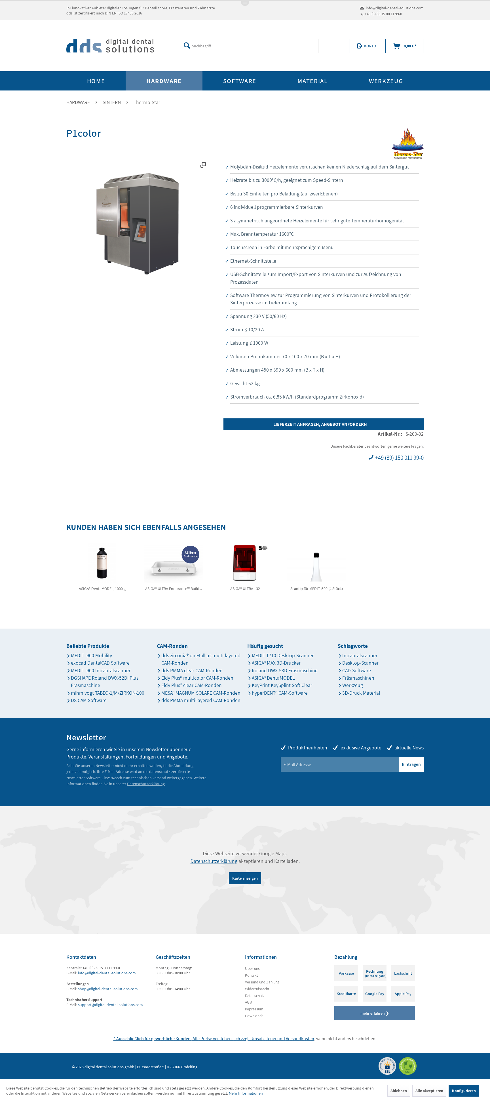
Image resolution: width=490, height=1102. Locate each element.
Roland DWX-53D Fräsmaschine (285, 670)
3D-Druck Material (361, 693)
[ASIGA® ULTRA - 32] (245, 563)
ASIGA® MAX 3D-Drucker (276, 662)
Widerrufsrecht (257, 988)
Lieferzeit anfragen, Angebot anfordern (320, 424)
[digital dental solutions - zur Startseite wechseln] (110, 46)
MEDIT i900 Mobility (91, 655)
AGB (248, 1002)
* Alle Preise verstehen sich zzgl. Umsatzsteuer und (199, 1039)
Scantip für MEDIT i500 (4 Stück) (316, 588)
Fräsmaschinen (358, 678)
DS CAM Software (89, 700)
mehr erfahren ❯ (374, 1013)
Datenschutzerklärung (146, 783)
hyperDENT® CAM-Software (280, 693)
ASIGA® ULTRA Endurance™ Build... (173, 588)
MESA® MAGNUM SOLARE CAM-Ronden (200, 693)
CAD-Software (356, 670)
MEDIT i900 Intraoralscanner (100, 670)
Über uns (252, 968)
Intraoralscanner (359, 655)
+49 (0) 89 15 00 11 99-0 (383, 13)
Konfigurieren (464, 1090)
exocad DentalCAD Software (100, 662)
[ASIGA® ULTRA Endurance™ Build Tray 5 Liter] (173, 563)
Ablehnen (398, 1090)
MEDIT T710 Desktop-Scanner (283, 655)
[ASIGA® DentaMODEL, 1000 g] (102, 563)
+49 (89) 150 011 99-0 (399, 458)
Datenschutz (255, 995)
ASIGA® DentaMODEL (273, 678)
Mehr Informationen (246, 1093)
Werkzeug (352, 685)
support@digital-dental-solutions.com (110, 1004)
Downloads (254, 1015)
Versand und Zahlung (262, 982)
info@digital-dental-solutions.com (395, 7)
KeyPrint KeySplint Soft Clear (282, 685)
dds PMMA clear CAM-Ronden (192, 670)
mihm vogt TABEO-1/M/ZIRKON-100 (107, 693)
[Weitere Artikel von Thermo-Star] (408, 143)
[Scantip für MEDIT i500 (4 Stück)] (316, 563)
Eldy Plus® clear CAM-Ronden (191, 685)
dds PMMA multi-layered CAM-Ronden (200, 700)
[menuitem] (249, 46)
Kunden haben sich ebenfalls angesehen (146, 527)
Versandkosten (300, 1039)
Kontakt (251, 975)
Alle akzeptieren (429, 1090)
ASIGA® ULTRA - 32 (245, 588)
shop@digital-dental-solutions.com (108, 988)
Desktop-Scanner (360, 662)
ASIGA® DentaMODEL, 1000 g (102, 588)
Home (96, 81)
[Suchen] (187, 45)
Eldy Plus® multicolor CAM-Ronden (197, 678)
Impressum (254, 1009)
